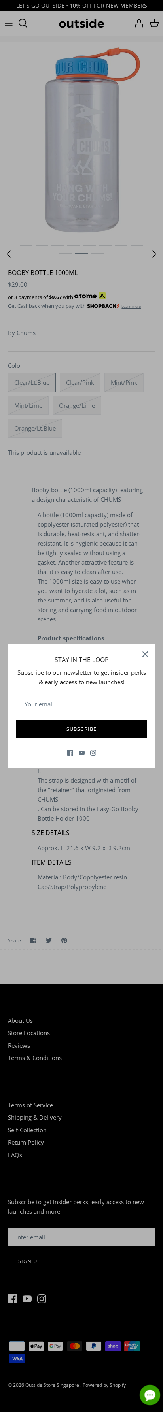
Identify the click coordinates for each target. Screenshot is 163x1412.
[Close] (145, 654)
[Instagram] (93, 753)
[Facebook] (70, 753)
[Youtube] (82, 753)
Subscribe (81, 728)
